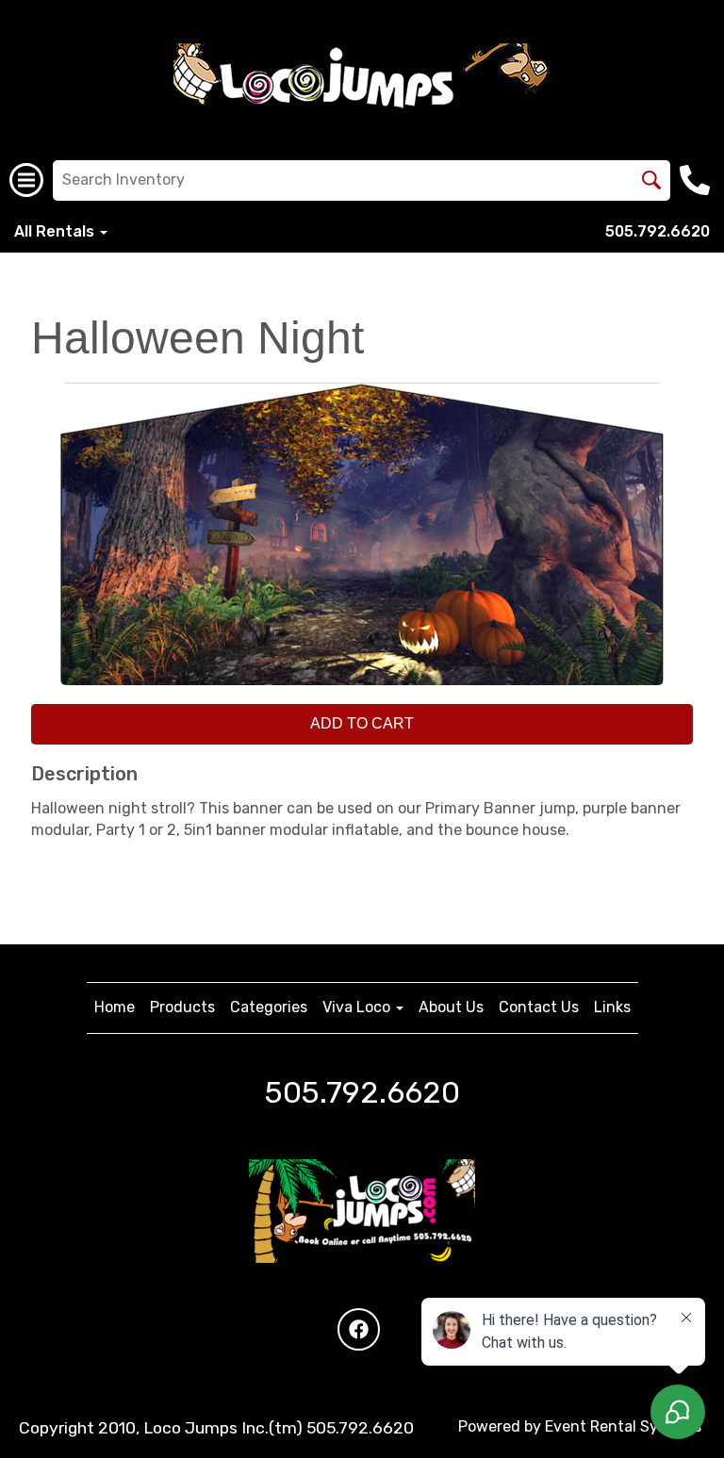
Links (612, 1007)
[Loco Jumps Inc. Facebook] (358, 1329)
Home (114, 1007)
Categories (268, 1007)
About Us (451, 1007)
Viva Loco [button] (358, 1007)
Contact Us (539, 1007)
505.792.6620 (657, 231)
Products (182, 1007)
